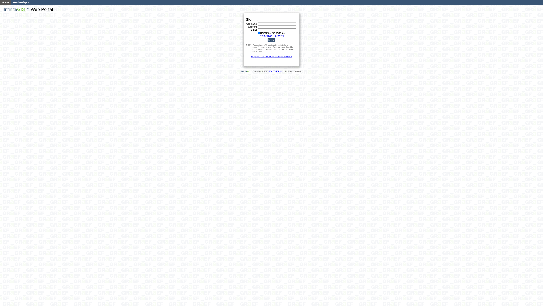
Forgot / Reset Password (271, 36)
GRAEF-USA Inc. (276, 71)
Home (5, 2)
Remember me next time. (272, 33)
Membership (20, 2)
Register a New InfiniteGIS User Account (271, 56)
